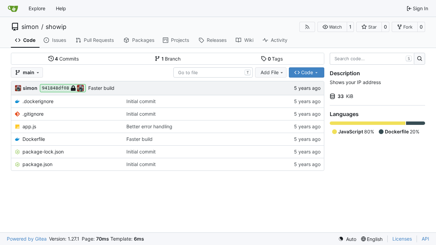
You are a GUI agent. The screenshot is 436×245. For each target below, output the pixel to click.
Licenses (402, 239)
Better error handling (149, 126)
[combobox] (213, 72)
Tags (275, 59)
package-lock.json (43, 151)
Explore (37, 8)
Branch (171, 59)
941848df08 (55, 88)
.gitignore (33, 114)
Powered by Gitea (27, 239)
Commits (67, 59)
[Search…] (419, 59)
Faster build (101, 88)
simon (30, 26)
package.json (37, 164)
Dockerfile (33, 139)
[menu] (347, 239)
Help (61, 8)
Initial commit (141, 101)
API (425, 239)
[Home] (12, 8)
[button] (332, 27)
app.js (29, 126)
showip (56, 26)
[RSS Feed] (307, 27)
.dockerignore (37, 101)
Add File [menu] (270, 72)
